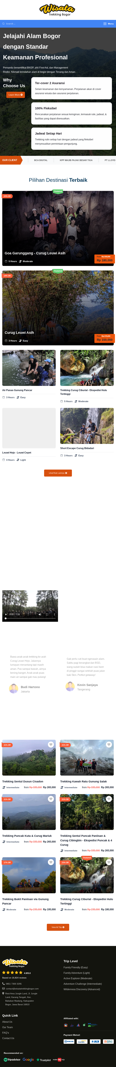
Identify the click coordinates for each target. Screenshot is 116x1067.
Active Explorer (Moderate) (78, 978)
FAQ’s (5, 1032)
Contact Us (8, 1038)
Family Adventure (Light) (77, 973)
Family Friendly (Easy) (76, 967)
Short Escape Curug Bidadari (77, 448)
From (99, 257)
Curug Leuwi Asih (19, 333)
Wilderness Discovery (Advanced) (82, 989)
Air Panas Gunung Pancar (17, 390)
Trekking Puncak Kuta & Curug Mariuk (27, 835)
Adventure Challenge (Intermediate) (83, 984)
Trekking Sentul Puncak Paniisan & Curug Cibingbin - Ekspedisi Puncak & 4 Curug (86, 840)
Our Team (7, 1027)
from (26, 787)
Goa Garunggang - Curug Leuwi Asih (35, 253)
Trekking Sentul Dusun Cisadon (22, 781)
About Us (7, 1022)
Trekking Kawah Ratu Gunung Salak (83, 781)
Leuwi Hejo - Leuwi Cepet (16, 452)
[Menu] (104, 24)
